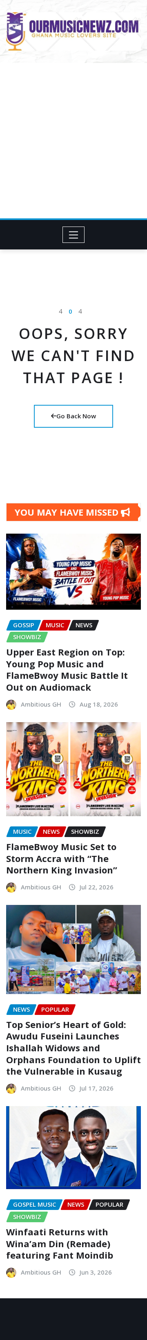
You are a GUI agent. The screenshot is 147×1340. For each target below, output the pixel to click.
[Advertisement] (73, 140)
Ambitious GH (41, 704)
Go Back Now (76, 416)
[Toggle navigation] (73, 235)
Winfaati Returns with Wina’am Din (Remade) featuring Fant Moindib (59, 1243)
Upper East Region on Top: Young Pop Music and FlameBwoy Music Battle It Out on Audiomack (67, 669)
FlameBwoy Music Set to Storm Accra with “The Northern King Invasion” (61, 858)
